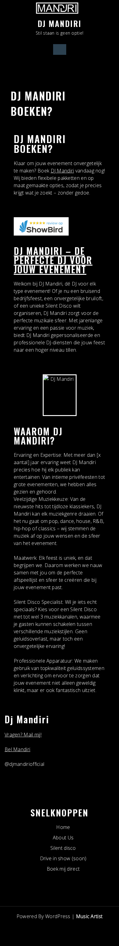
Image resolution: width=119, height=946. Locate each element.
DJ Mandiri (62, 170)
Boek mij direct (63, 868)
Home (63, 827)
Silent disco (63, 848)
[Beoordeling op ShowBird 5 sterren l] (41, 228)
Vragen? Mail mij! (23, 734)
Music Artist (89, 916)
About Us (63, 837)
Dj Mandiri (59, 23)
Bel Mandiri (17, 749)
